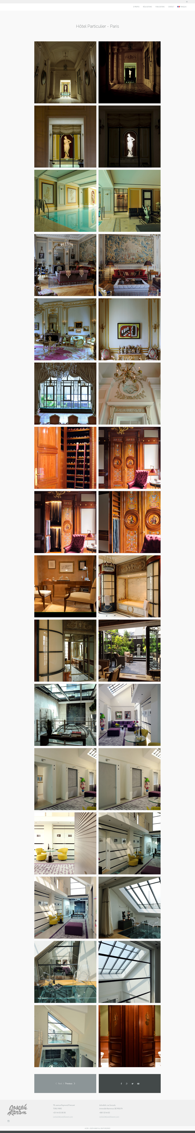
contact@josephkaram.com (63, 1116)
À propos (136, 7)
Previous (69, 1083)
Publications (160, 7)
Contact (171, 7)
